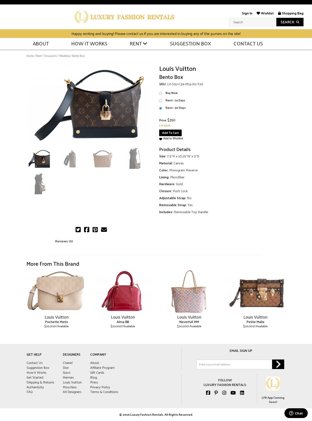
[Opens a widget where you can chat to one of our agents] (296, 413)
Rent (136, 43)
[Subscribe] (278, 364)
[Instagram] (224, 392)
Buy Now (172, 93)
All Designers (72, 392)
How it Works (89, 43)
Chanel (68, 362)
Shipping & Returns (40, 382)
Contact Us (248, 43)
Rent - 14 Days (175, 100)
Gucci (66, 372)
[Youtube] (233, 392)
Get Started (35, 377)
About (41, 43)
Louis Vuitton (72, 382)
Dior (66, 367)
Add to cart (170, 132)
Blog (93, 377)
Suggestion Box (190, 43)
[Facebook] (208, 392)
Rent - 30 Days (176, 108)
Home (30, 55)
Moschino (70, 387)
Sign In (247, 13)
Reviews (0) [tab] (64, 241)
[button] (171, 138)
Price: (163, 120)
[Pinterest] (216, 392)
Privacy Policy (100, 387)
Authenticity (35, 387)
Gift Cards (97, 372)
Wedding (64, 55)
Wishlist (267, 13)
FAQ (30, 392)
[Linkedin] (242, 392)
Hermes (68, 377)
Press (94, 382)
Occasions (50, 55)
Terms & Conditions (104, 392)
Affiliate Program (102, 367)
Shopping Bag (292, 13)
